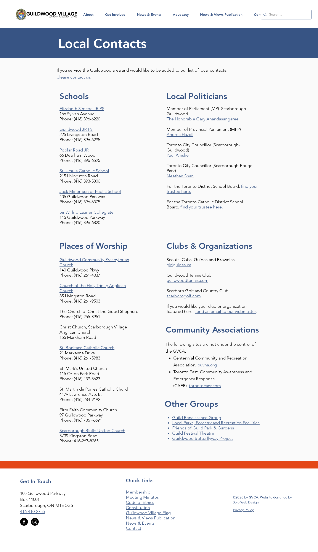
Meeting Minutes (142, 497)
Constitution (138, 507)
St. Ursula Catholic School (84, 170)
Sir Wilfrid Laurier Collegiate (86, 212)
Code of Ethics (140, 502)
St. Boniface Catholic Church (86, 347)
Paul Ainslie (178, 155)
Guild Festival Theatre (193, 433)
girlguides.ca (179, 264)
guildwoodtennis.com (187, 280)
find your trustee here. (201, 207)
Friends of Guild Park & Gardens (203, 428)
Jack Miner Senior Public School (90, 191)
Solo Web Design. (246, 502)
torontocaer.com (205, 385)
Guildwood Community (82, 259)
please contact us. (74, 77)
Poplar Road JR (74, 150)
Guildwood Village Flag (148, 512)
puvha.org (207, 364)
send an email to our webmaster (225, 311)
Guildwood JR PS (76, 129)
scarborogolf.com (184, 295)
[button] (88, 14)
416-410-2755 (32, 511)
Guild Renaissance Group (196, 417)
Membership (138, 492)
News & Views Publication (150, 517)
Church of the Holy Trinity (84, 285)
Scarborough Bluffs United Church (92, 430)
